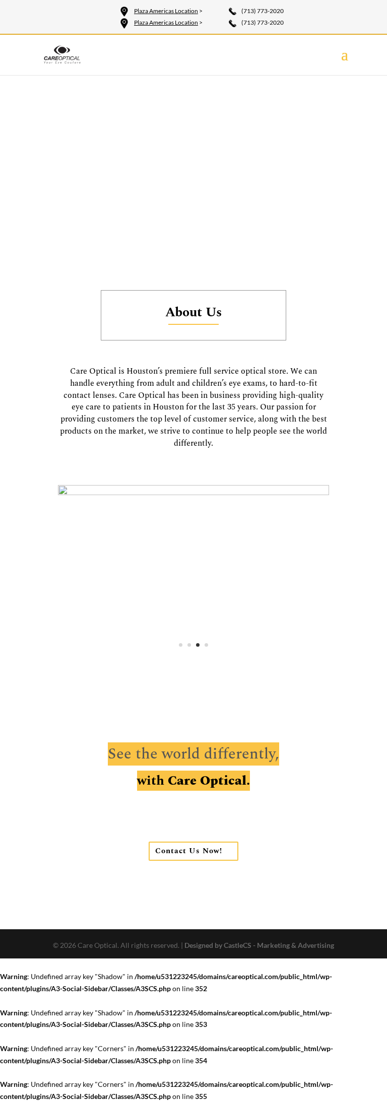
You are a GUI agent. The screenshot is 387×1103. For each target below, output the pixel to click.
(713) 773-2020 (262, 11)
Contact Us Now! (188, 851)
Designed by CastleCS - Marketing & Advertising (259, 945)
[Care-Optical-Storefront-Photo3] (193, 492)
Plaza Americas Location (166, 11)
